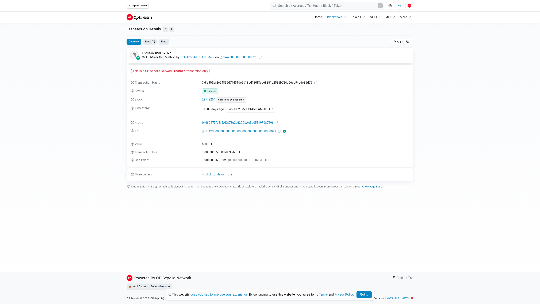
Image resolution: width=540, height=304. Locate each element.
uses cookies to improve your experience (219, 294)
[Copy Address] (276, 123)
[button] (270, 174)
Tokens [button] (356, 17)
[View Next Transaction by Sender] (171, 29)
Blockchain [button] (334, 17)
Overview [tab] (134, 41)
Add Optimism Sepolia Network (151, 286)
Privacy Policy (344, 294)
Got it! (364, 294)
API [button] (388, 17)
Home (318, 17)
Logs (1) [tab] (150, 41)
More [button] (403, 17)
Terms (323, 294)
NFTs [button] (373, 17)
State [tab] (164, 41)
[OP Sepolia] (139, 17)
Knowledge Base (372, 186)
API (399, 41)
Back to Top (404, 278)
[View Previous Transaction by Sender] (165, 29)
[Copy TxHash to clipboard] (316, 82)
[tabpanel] (270, 114)
